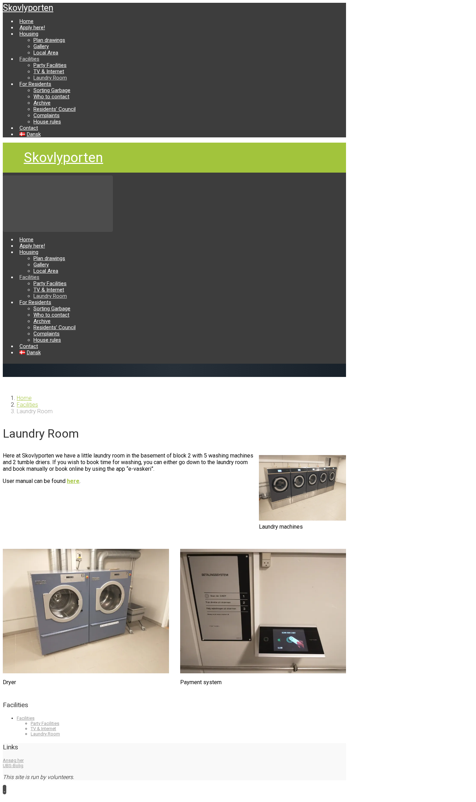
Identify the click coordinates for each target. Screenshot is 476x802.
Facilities (29, 59)
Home (26, 21)
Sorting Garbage (51, 90)
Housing (29, 34)
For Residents (35, 84)
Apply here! (32, 27)
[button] (4, 789)
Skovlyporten (28, 8)
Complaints (46, 115)
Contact (29, 128)
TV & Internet (48, 71)
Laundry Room (50, 78)
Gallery (41, 46)
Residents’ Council (54, 109)
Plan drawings (49, 40)
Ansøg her (13, 760)
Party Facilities (50, 65)
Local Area (45, 53)
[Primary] (58, 203)
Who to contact (51, 96)
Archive (42, 103)
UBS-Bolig (13, 765)
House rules (47, 122)
